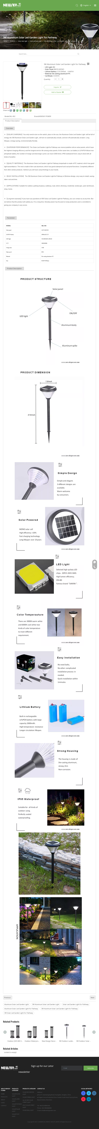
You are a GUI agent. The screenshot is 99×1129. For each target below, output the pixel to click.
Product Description (12, 121)
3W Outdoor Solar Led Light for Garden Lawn (84, 1041)
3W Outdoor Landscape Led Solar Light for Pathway (66, 1041)
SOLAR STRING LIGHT (29, 1097)
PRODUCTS (4, 1097)
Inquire (56, 87)
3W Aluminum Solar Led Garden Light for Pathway (59, 1009)
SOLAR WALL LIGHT (28, 1110)
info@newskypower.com (48, 1110)
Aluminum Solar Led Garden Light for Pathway (21, 1009)
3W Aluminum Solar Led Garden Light (45, 1004)
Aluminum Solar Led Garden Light (16, 1004)
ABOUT (3, 1100)
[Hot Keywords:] (78, 54)
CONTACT (3, 1105)
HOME (3, 1094)
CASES (3, 1103)
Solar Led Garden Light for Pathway (76, 1004)
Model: (7, 116)
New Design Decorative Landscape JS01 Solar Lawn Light (49, 1041)
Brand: (36, 116)
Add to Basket (56, 92)
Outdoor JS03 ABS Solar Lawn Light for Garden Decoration (15, 1041)
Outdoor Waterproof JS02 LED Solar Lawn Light (32, 1041)
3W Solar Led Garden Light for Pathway (18, 1013)
